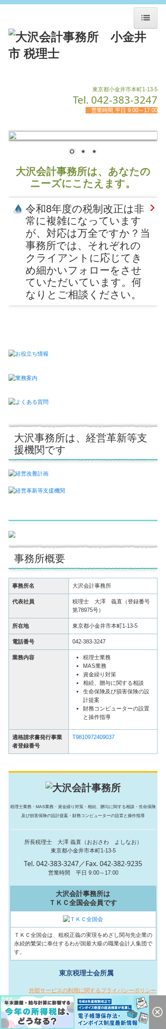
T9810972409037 (93, 737)
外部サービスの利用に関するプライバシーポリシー (92, 990)
